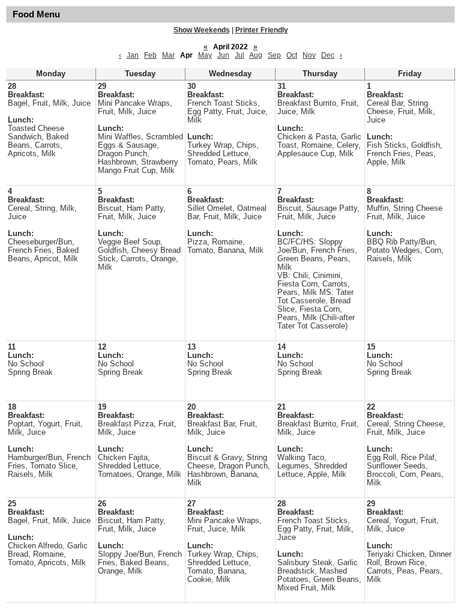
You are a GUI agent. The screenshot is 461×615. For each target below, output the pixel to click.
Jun (223, 55)
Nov (309, 55)
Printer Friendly (261, 30)
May (205, 55)
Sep (274, 55)
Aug (255, 55)
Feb (150, 55)
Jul (239, 55)
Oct (291, 55)
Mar (168, 55)
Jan (133, 55)
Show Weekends (201, 30)
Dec (327, 55)
